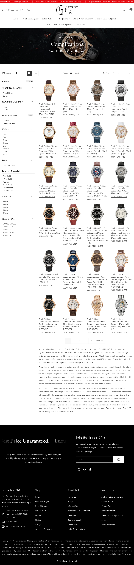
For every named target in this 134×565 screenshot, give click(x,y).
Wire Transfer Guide (76, 529)
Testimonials (73, 524)
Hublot (38, 515)
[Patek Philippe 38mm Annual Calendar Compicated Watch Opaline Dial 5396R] (49, 132)
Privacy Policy (107, 506)
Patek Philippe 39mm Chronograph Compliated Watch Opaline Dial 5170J (48, 190)
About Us (20, 10)
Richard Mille (40, 510)
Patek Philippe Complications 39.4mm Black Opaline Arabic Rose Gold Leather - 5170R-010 (49, 324)
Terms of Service (108, 524)
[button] (3, 10)
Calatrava (6, 120)
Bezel (5, 160)
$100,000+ (7, 235)
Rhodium (6, 149)
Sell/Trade (10, 10)
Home (60, 38)
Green (5, 143)
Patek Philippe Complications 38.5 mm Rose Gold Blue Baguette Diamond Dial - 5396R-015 (73, 279)
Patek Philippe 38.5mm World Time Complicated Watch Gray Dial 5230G (121, 108)
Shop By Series (9, 115)
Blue (4, 137)
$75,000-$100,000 (10, 232)
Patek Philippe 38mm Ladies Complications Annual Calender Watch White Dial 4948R (121, 150)
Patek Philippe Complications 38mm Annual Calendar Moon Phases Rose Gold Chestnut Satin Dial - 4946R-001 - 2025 (97, 280)
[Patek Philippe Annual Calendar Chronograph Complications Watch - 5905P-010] (49, 261)
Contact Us (73, 506)
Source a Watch (74, 520)
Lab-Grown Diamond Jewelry (59, 25)
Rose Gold (7, 176)
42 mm (5, 213)
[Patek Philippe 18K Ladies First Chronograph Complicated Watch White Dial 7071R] (49, 90)
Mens (5, 107)
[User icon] (124, 10)
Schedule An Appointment (79, 510)
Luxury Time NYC (124, 408)
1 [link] (68, 341)
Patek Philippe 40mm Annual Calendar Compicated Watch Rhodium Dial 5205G (120, 190)
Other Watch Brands (82, 19)
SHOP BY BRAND (12, 88)
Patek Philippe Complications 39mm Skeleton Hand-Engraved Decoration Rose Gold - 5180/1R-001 (97, 324)
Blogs (70, 501)
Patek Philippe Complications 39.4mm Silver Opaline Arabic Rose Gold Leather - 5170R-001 (73, 324)
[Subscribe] (118, 459)
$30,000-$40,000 (9, 224)
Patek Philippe (48, 19)
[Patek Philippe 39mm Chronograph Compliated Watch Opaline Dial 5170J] (49, 172)
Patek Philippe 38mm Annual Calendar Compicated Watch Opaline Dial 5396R (48, 150)
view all (30, 81)
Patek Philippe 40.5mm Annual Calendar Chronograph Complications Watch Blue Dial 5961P (73, 191)
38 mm (5, 204)
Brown (5, 140)
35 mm (5, 201)
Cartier (5, 96)
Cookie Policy (107, 501)
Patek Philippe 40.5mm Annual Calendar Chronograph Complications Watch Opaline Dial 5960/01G (97, 191)
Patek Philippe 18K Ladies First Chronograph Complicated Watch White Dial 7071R (47, 109)
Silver (5, 152)
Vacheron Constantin (44, 529)
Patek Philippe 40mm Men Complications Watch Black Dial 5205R (49, 230)
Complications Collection (74, 349)
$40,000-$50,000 (9, 227)
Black (5, 134)
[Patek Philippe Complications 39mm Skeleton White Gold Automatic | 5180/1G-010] (121, 305)
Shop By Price (9, 219)
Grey (5, 146)
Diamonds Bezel (9, 165)
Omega (38, 524)
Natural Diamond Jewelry (106, 19)
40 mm (5, 210)
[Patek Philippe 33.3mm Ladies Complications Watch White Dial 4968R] (73, 90)
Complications (9, 123)
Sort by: (106, 73)
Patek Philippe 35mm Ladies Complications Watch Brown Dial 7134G (96, 108)
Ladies (5, 110)
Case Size (6, 196)
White (5, 155)
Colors (5, 129)
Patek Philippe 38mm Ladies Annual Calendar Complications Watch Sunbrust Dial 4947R (73, 150)
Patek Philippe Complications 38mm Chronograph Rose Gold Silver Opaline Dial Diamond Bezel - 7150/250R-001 (121, 280)
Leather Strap (8, 188)
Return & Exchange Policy (112, 515)
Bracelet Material (11, 171)
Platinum (6, 182)
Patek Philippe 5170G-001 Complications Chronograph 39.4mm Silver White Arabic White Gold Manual (120, 233)
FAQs (28, 10)
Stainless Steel (8, 191)
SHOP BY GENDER (12, 101)
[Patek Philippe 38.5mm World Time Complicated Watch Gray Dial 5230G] (121, 90)
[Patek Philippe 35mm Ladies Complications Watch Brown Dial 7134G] (97, 90)
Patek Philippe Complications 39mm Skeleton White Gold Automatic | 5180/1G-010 (120, 324)
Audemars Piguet (30, 19)
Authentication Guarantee (112, 497)
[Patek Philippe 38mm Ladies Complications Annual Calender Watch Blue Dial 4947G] (97, 132)
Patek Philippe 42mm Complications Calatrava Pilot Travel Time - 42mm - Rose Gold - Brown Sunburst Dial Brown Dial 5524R (73, 234)
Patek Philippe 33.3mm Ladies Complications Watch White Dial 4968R (73, 108)
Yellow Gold (7, 185)
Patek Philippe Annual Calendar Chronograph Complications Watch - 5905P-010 (49, 278)
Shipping (105, 520)
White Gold (7, 179)
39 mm (5, 207)
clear (31, 115)
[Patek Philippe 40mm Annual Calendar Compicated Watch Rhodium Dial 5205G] (121, 172)
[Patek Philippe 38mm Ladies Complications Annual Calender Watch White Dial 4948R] (121, 132)
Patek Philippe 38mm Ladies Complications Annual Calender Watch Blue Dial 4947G (97, 150)
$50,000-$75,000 (9, 230)
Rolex (15, 19)
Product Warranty (109, 510)
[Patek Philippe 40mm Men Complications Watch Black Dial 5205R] (49, 214)
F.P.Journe (63, 19)
